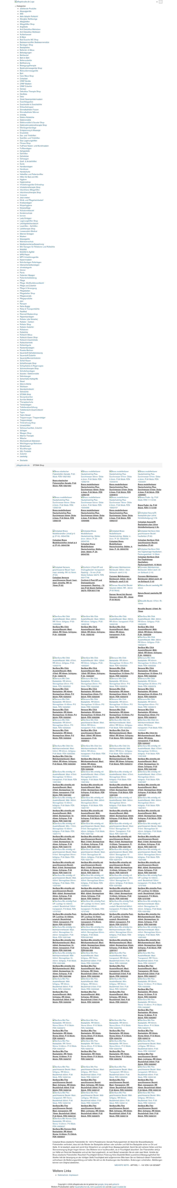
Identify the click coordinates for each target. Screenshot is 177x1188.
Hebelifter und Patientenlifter (31, 174)
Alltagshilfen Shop (27, 24)
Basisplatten (25, 47)
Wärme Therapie (27, 435)
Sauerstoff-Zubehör (28, 355)
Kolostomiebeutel (27, 210)
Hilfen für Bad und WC (29, 177)
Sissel (22, 381)
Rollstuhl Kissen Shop (29, 337)
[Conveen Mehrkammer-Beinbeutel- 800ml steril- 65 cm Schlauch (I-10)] (150, 569)
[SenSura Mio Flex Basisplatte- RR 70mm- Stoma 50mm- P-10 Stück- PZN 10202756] (121, 1044)
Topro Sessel (25, 415)
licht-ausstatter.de (97, 1186)
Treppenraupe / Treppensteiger (32, 417)
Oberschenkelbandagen (30, 265)
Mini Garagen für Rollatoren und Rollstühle (37, 246)
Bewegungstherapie (28, 65)
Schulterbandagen (27, 371)
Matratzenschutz (26, 241)
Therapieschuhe (26, 402)
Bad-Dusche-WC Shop (29, 39)
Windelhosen (25, 446)
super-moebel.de (119, 1186)
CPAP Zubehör (26, 86)
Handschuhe (25, 171)
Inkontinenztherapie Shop (30, 192)
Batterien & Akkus (27, 50)
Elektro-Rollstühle (27, 117)
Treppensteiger (26, 420)
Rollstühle (24, 332)
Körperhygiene (26, 205)
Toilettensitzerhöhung (28, 407)
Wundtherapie (25, 448)
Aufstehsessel (25, 34)
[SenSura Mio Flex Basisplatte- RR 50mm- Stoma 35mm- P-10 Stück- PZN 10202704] (121, 1023)
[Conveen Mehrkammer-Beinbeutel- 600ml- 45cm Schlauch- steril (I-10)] (121, 569)
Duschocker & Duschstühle (31, 104)
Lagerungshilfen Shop (29, 221)
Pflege (22, 280)
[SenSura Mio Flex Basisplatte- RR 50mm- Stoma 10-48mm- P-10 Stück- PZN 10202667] (150, 1003)
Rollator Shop (25, 324)
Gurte (22, 164)
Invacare (23, 195)
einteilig (23, 114)
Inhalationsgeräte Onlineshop (32, 184)
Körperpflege (25, 208)
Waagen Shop (25, 433)
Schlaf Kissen (25, 360)
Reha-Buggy (25, 306)
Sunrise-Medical (26, 399)
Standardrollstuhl (27, 389)
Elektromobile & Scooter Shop (32, 122)
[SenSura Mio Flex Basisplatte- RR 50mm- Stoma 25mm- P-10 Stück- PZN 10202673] (65, 1023)
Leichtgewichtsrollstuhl (29, 223)
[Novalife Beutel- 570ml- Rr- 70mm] (150, 602)
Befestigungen (26, 52)
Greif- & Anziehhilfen (28, 161)
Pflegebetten (25, 290)
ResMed (23, 311)
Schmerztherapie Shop (29, 368)
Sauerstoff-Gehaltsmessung (31, 353)
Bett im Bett (24, 57)
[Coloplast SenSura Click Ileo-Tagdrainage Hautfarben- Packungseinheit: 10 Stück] (150, 551)
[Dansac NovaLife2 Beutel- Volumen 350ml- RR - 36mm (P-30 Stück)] (121, 587)
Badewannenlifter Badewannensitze (34, 42)
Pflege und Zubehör (28, 285)
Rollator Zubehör (27, 327)
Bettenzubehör (26, 60)
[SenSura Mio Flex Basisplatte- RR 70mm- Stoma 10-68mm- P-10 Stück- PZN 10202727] (65, 1044)
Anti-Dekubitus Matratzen (30, 29)
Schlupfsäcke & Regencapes (31, 365)
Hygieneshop (25, 182)
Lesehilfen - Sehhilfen (29, 226)
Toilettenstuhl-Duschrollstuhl (31, 409)
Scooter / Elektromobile (29, 373)
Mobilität (23, 249)
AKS (21, 13)
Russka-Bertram (26, 350)
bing (106, 1184)
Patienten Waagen (27, 275)
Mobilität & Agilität (27, 252)
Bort (21, 73)
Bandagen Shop (26, 44)
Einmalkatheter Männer (29, 112)
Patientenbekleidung (28, 277)
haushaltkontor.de (82, 1186)
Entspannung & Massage (30, 130)
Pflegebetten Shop (27, 293)
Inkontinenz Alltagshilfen (30, 189)
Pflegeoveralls (25, 296)
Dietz (22, 96)
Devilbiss (23, 94)
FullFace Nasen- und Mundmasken (34, 145)
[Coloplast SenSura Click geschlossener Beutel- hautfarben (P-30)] (150, 533)
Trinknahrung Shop (28, 422)
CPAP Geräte (25, 81)
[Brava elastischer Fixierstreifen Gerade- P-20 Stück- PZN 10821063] (65, 473)
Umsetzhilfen (25, 425)
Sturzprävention (26, 397)
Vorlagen (23, 430)
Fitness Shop (25, 143)
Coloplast (23, 78)
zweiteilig (23, 456)
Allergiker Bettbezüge (28, 19)
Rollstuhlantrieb (26, 342)
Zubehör (23, 453)
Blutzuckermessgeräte (29, 70)
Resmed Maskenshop (29, 314)
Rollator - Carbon (27, 321)
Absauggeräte (25, 11)
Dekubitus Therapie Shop (30, 91)
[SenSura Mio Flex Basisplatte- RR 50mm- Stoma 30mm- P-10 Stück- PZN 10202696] (93, 1023)
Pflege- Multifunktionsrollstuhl (32, 283)
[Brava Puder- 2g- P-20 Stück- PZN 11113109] (150, 498)
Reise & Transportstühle (30, 309)
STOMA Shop (25, 394)
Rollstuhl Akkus (26, 334)
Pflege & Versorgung (28, 288)
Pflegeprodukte (26, 298)
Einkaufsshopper (27, 107)
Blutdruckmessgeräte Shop (31, 68)
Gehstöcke (24, 156)
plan (21, 301)
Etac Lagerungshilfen (28, 140)
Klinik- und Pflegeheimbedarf (31, 200)
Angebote (24, 26)
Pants (22, 272)
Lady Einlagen (25, 218)
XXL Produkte (25, 451)
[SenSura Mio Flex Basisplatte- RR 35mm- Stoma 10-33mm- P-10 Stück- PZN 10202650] (150, 982)
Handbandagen (26, 166)
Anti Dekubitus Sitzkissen (30, 32)
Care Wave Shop (27, 76)
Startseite (24, 460)
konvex (23, 215)
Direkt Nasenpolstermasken (31, 99)
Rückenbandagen (27, 347)
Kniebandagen (26, 202)
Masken (23, 236)
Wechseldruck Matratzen (30, 441)
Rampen (23, 303)
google (101, 1184)
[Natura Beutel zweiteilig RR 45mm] (150, 586)
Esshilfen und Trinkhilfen (30, 138)
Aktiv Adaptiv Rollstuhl (29, 16)
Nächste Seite (122, 1165)
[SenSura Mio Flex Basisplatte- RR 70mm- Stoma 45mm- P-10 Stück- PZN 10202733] (93, 1044)
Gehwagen (24, 158)
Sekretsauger (25, 376)
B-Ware (23, 37)
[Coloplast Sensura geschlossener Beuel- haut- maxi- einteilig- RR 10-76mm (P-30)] (65, 570)
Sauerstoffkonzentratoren (30, 358)
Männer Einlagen (27, 233)
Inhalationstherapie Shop (30, 187)
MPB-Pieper (25, 254)
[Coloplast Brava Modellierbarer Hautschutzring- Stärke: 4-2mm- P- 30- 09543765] (121, 534)
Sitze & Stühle (25, 384)
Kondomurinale (26, 213)
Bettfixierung (25, 63)
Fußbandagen (25, 148)
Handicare (24, 169)
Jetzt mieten (25, 197)
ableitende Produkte (28, 8)
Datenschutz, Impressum (68, 1175)
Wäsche (23, 438)
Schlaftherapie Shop (28, 363)
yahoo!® (115, 1184)
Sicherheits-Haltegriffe (29, 378)
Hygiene (23, 179)
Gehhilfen (24, 153)
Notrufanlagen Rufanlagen (30, 262)
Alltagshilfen (25, 21)
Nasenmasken (26, 259)
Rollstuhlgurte (25, 345)
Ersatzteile (24, 132)
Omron (23, 270)
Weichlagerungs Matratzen (31, 443)
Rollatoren (24, 329)
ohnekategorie (26, 267)
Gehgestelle (25, 151)
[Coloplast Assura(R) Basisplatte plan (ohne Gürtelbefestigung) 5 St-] (150, 515)
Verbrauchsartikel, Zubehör (31, 428)
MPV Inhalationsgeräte (29, 257)
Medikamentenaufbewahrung (32, 244)
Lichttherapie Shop (27, 228)
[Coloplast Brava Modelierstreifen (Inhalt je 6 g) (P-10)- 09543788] (65, 533)
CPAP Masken (25, 83)
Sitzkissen (24, 386)
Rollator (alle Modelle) (29, 319)
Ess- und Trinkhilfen (28, 135)
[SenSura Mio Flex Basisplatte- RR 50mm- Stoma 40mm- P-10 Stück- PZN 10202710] (150, 1023)
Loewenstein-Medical (28, 231)
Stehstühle (24, 391)
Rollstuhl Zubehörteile (29, 340)
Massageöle (25, 239)
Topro (22, 412)
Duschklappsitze (26, 101)
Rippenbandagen (27, 316)
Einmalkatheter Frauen (29, 109)
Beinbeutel (24, 55)
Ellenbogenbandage (28, 127)
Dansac (23, 88)
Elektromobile (25, 120)
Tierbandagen (25, 404)
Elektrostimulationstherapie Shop (33, 125)
